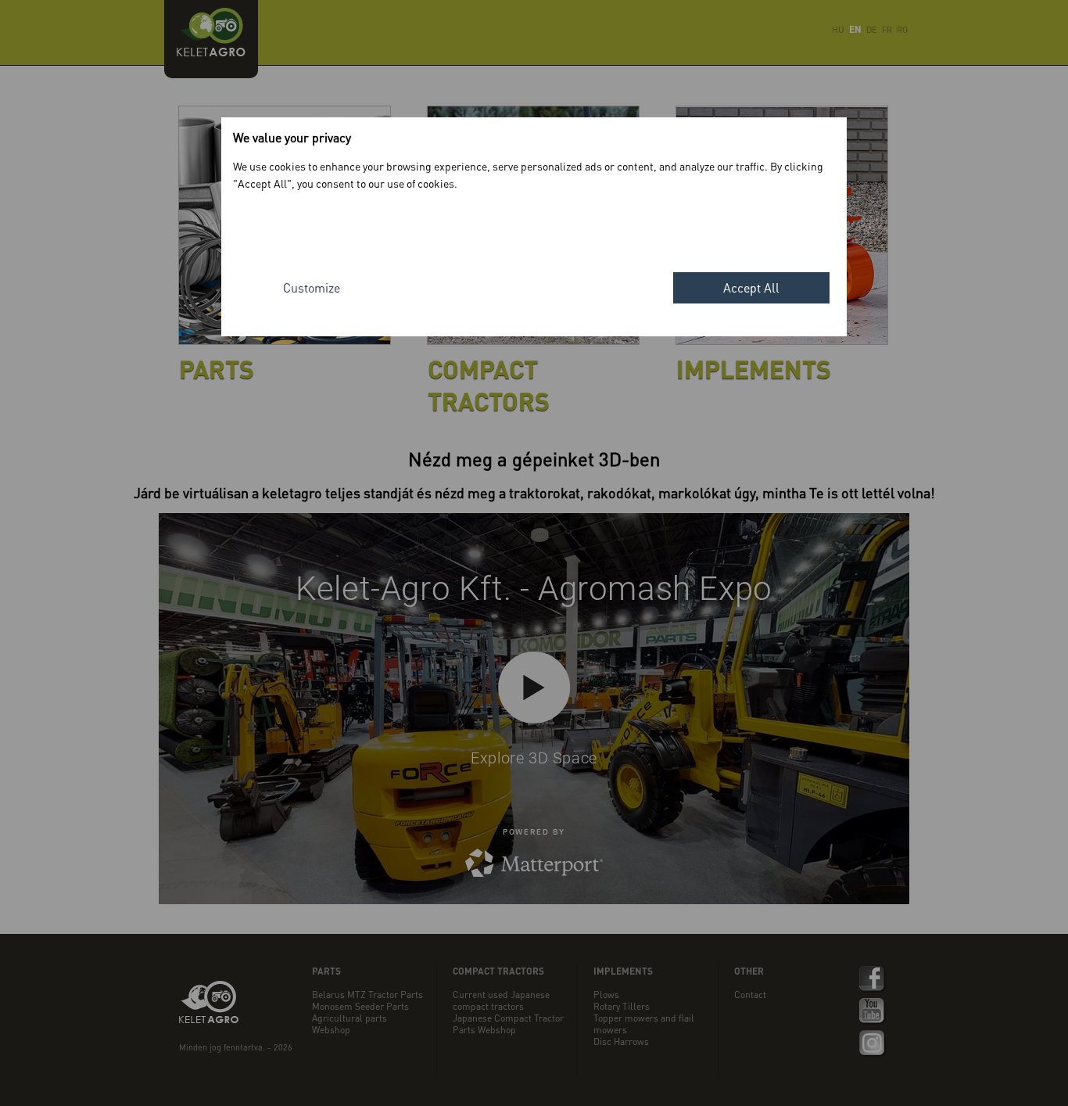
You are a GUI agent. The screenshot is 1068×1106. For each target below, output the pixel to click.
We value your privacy (292, 137)
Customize (311, 287)
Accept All (751, 287)
